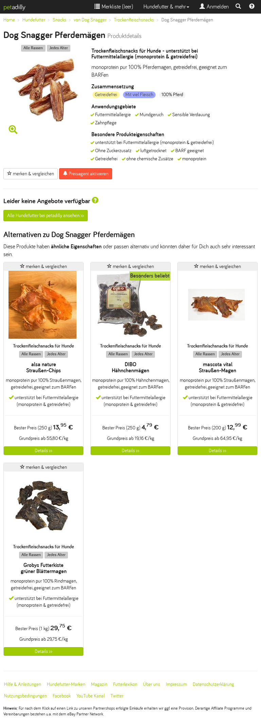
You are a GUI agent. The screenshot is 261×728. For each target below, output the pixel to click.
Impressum (176, 684)
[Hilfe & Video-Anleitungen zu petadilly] (252, 7)
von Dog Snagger (90, 19)
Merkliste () (116, 7)
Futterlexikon (125, 684)
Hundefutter (33, 19)
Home (9, 19)
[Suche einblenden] (238, 7)
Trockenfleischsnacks (134, 19)
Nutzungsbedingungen (25, 695)
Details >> (43, 450)
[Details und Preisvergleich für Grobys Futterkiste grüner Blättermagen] (43, 508)
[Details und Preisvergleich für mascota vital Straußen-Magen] (217, 307)
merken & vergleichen (33, 173)
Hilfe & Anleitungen (22, 684)
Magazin (99, 684)
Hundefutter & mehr (164, 7)
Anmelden (217, 7)
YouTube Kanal (90, 695)
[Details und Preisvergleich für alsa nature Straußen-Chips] (43, 307)
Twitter (116, 695)
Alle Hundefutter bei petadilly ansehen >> (45, 215)
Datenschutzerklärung (213, 684)
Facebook (62, 695)
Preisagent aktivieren (88, 173)
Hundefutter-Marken (66, 684)
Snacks (59, 19)
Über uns (151, 684)
